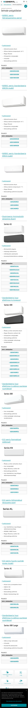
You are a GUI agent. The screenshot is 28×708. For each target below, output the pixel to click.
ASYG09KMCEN (14, 139)
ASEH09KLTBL (14, 549)
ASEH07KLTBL (14, 546)
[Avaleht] (2, 4)
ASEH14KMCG (14, 372)
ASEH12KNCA (14, 492)
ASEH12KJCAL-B (14, 283)
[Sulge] (26, 690)
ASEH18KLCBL (14, 604)
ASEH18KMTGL (14, 428)
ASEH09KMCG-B (14, 362)
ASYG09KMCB (14, 202)
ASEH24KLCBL (14, 607)
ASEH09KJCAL (14, 273)
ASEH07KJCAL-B (14, 270)
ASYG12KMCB (14, 205)
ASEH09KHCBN (14, 71)
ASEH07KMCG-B (14, 356)
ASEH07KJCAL (14, 266)
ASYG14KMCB (14, 208)
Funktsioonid (6, 45)
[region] (14, 698)
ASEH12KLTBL (14, 553)
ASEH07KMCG (14, 352)
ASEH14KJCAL (14, 286)
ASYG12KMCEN (14, 142)
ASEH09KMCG (14, 359)
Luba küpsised (14, 705)
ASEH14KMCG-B (14, 376)
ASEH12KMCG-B (14, 369)
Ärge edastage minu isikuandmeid (14, 701)
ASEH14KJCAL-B (14, 290)
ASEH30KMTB (14, 658)
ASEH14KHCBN (14, 78)
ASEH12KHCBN (14, 74)
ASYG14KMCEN (14, 145)
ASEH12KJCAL (14, 280)
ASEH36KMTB (14, 661)
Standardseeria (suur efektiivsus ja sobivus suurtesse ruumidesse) (14, 386)
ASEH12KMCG (14, 366)
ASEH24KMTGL (14, 431)
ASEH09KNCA (14, 489)
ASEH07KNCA (14, 485)
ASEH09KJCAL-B (14, 276)
